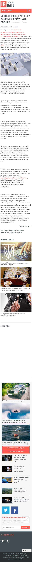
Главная (24, 22)
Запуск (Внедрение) (10, 230)
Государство (13, 232)
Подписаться (25, 527)
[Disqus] (16, 350)
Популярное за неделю (16, 448)
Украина (19, 232)
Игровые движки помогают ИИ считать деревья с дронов (20, 490)
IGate (2, 45)
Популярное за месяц (16, 451)
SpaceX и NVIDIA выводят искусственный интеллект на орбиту (21, 499)
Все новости (16, 22)
